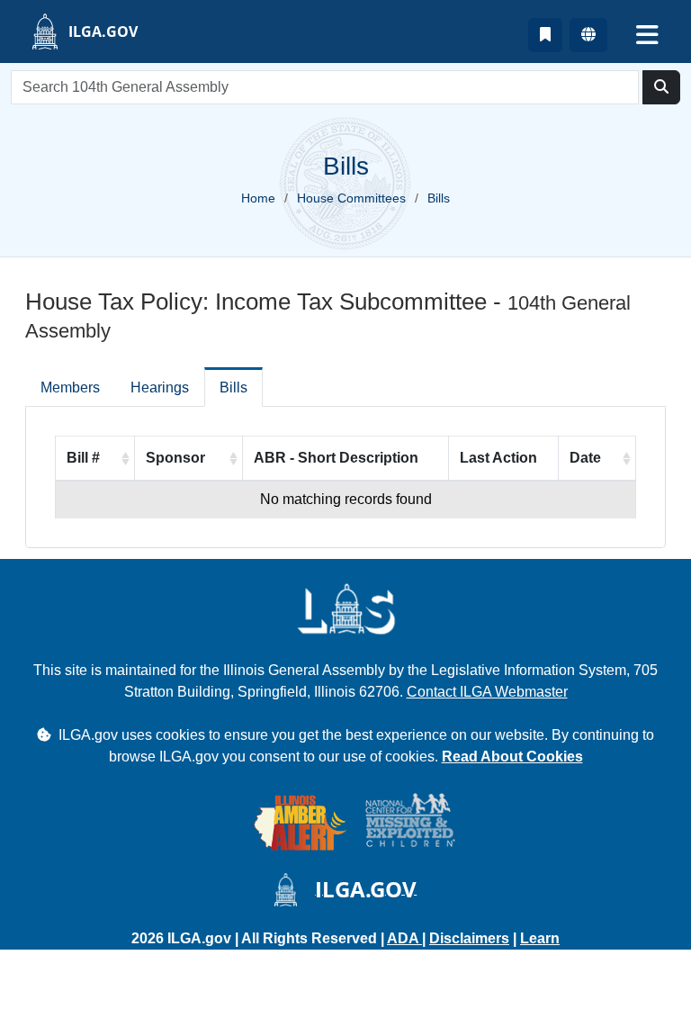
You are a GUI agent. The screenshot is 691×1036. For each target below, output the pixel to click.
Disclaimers (469, 938)
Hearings (159, 387)
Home (258, 198)
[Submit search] (661, 87)
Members (70, 387)
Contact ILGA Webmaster (487, 691)
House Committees (351, 198)
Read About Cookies (512, 756)
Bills (233, 387)
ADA (404, 938)
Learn (540, 938)
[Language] (588, 35)
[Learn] (545, 35)
